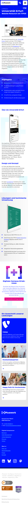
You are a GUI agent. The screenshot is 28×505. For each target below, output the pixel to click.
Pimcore (4, 439)
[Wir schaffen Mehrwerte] (6, 3)
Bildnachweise (5, 501)
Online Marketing (6, 437)
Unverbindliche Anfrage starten (14, 299)
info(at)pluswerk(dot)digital (13, 425)
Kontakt (4, 455)
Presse (3, 452)
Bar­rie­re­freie (7, 83)
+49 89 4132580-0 (8, 424)
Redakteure (16, 46)
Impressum (4, 496)
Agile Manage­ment (7, 435)
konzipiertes (10, 182)
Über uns (4, 448)
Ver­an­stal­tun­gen (6, 450)
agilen (17, 86)
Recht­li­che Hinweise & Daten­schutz (11, 499)
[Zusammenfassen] (24, 8)
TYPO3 (3, 441)
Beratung (4, 432)
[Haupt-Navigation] (25, 3)
